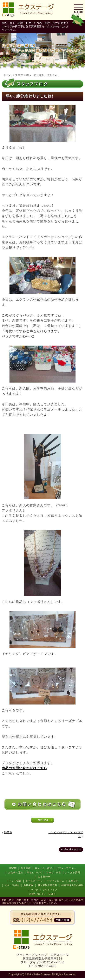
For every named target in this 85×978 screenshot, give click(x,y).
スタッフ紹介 (12, 885)
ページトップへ (72, 849)
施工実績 (26, 868)
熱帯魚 (8, 832)
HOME (13, 868)
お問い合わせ (36, 894)
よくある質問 (72, 872)
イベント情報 (14, 881)
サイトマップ (49, 889)
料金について (34, 872)
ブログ (52, 894)
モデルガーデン (34, 881)
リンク (34, 889)
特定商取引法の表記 (72, 885)
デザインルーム (55, 881)
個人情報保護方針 (47, 885)
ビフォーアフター (66, 868)
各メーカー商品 (43, 868)
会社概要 (28, 885)
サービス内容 (53, 872)
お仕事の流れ (15, 872)
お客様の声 (44, 876)
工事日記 (73, 881)
